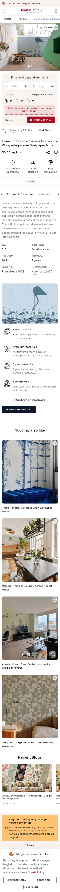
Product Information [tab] (20, 194)
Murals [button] (8, 19)
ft (22, 101)
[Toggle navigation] (4, 11)
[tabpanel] (30, 297)
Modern (23, 19)
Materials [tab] (44, 194)
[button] (56, 11)
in (11, 101)
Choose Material (41, 120)
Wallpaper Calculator (43, 94)
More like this (50, 27)
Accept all (43, 879)
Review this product (19, 409)
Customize (32, 886)
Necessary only (16, 879)
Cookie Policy (36, 872)
